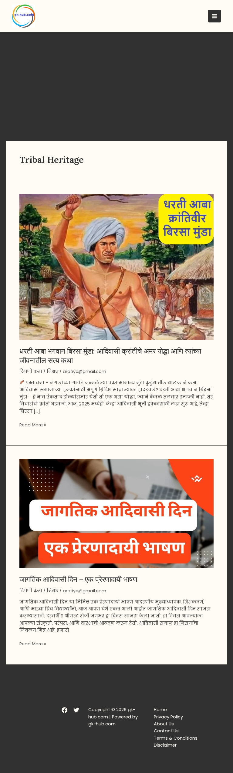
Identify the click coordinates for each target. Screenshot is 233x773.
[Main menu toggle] (214, 16)
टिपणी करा (30, 371)
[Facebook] (64, 710)
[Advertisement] (116, 77)
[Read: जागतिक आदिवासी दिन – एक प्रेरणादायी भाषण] (116, 513)
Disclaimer (165, 745)
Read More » (32, 425)
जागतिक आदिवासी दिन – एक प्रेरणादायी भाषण (78, 579)
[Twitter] (76, 710)
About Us (164, 724)
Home (160, 710)
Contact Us (166, 731)
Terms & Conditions (176, 738)
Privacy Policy (168, 717)
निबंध (52, 371)
